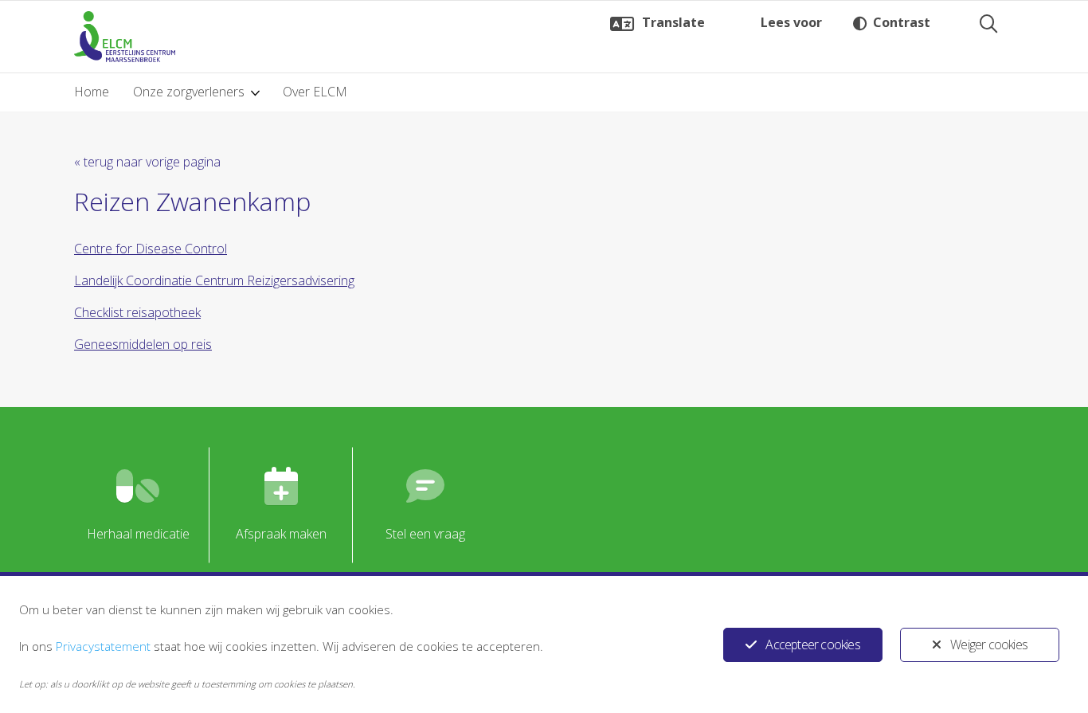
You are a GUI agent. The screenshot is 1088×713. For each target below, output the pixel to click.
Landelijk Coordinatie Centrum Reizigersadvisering (214, 280)
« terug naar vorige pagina (147, 161)
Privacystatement (103, 646)
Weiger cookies (988, 644)
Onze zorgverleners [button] (189, 91)
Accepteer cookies (812, 644)
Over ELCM (315, 91)
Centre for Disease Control (150, 248)
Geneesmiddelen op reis (143, 344)
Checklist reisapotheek (137, 312)
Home (91, 91)
